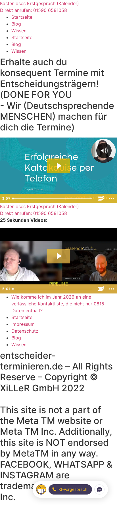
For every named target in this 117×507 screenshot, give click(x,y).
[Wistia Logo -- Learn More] (100, 198)
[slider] (53, 198)
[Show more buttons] (111, 198)
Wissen (18, 30)
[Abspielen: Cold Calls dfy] (58, 166)
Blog (16, 24)
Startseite (21, 17)
